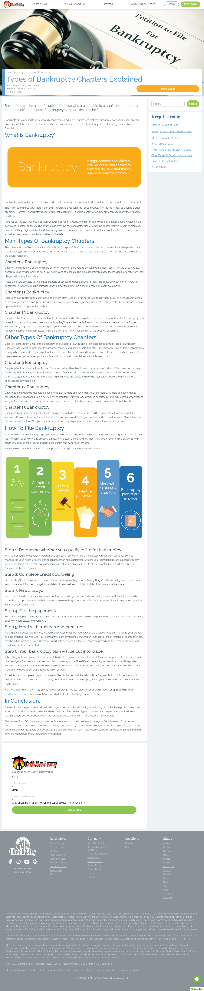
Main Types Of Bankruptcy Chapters (171, 149)
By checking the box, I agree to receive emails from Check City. (49, 803)
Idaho (166, 855)
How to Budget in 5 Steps (166, 138)
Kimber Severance (29, 86)
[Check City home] (14, 4)
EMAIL (15, 790)
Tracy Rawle (28, 89)
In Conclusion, (159, 166)
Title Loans (55, 851)
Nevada (129, 843)
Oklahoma (168, 882)
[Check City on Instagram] (18, 861)
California (167, 851)
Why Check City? (96, 843)
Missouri (167, 870)
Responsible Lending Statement (98, 848)
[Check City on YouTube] (26, 861)
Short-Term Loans (58, 859)
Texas (166, 886)
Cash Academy (15, 72)
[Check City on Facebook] (10, 861)
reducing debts (100, 707)
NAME (15, 777)
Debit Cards (168, 88)
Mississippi (168, 866)
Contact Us (93, 877)
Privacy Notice (95, 869)
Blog (52, 878)
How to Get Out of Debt (165, 125)
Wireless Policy (95, 861)
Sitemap (53, 874)
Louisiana (167, 862)
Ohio (165, 878)
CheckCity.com (38, 964)
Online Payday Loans (60, 843)
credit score (11, 694)
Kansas (166, 859)
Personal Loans (57, 847)
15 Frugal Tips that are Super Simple (172, 131)
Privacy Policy (94, 865)
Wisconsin (168, 894)
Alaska (166, 847)
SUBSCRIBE (74, 809)
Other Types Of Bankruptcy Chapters (171, 155)
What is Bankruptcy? (162, 144)
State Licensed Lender (98, 854)
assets (37, 559)
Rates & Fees (56, 870)
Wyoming (168, 897)
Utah (127, 847)
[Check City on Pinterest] (35, 861)
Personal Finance (37, 72)
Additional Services (59, 862)
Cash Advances (57, 855)
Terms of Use (94, 857)
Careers (91, 873)
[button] (197, 979)
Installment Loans (58, 866)
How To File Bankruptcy (164, 161)
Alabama (167, 843)
